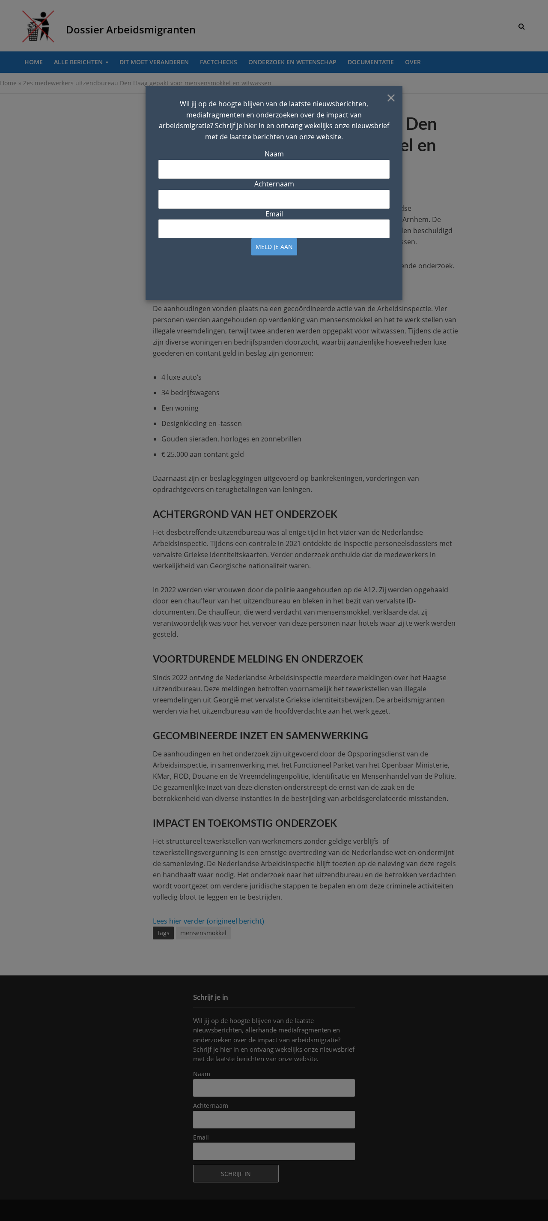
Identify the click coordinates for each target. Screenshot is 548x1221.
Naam (274, 154)
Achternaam (274, 184)
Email (274, 214)
